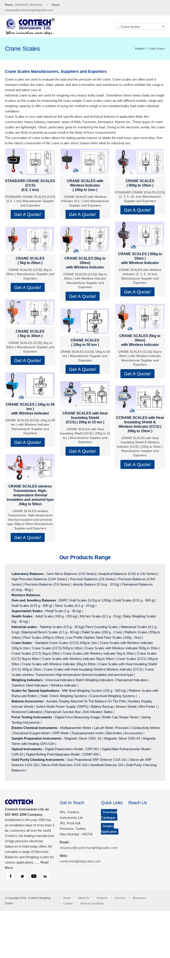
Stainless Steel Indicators (30, 685)
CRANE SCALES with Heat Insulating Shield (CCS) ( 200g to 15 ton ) (85, 417)
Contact (68, 903)
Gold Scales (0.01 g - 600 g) (134, 600)
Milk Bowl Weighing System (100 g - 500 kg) (94, 690)
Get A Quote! (27, 214)
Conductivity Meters (145, 728)
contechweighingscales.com (80, 861)
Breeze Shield (126, 706)
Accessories (133, 733)
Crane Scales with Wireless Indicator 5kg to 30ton (78, 659)
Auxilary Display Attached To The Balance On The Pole (86, 701)
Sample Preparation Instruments (37, 738)
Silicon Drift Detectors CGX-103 (64, 765)
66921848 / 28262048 (37, 4)
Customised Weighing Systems (112, 696)
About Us (83, 898)
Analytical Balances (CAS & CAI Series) (128, 574)
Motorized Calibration (27, 712)
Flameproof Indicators (132, 680)
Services (120, 898)
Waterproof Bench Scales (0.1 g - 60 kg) (50, 632)
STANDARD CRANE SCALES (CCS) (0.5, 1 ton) (30, 185)
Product (140, 48)
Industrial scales (24, 627)
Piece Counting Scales (101, 627)
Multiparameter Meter (75, 728)
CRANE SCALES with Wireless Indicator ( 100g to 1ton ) (85, 185)
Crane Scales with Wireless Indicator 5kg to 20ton (98, 653)
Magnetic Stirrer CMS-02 (122, 738)
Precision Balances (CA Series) (93, 579)
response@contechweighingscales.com (29, 10)
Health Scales (22, 616)
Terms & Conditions (92, 903)
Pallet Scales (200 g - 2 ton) (102, 632)
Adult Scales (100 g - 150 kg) (56, 616)
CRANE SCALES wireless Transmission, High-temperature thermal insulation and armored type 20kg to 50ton (30, 495)
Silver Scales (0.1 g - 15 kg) (75, 605)
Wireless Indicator (64, 685)
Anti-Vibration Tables (98, 712)
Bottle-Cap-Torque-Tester (120, 717)
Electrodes (114, 733)
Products (102, 898)
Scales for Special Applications (35, 690)
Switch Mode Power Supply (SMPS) (62, 706)
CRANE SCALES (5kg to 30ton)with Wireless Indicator (139, 340)
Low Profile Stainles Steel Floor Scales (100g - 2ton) (104, 637)
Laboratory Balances (28, 574)
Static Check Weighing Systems (63, 696)
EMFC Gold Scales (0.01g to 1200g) (85, 600)
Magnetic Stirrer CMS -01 (82, 738)
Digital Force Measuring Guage (77, 717)
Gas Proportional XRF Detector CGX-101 (97, 759)
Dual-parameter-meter (88, 733)
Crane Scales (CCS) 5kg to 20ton (36, 653)
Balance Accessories (28, 701)
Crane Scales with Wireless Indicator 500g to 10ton (121, 648)
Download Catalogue (109, 814)
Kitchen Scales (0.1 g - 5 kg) (100, 616)
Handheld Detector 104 (106, 765)
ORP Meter (60, 733)
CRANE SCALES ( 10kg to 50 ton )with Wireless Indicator (30, 409)
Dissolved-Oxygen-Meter (31, 733)
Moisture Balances (26, 595)
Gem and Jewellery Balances (34, 600)
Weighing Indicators (27, 680)
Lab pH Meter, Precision (111, 728)
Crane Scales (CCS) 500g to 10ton (57, 648)
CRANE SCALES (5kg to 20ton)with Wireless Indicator (85, 262)
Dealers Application (109, 828)
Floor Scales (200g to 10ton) (43, 637)
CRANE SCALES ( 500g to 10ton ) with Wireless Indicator (140, 258)
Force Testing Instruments (32, 717)
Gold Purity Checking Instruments (38, 759)
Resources (139, 898)
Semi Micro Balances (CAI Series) (71, 574)
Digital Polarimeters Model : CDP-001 (71, 749)
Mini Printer (147, 706)
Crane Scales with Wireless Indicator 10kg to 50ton (59, 664)
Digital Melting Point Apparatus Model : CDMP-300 (62, 754)
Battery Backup (102, 706)
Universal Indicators (59, 680)
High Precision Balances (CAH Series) (39, 579)
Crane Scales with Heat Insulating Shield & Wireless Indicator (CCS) (93, 669)
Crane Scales (22, 643)
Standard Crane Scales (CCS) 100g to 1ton (66, 643)
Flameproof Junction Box (63, 712)
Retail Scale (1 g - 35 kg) (63, 611)
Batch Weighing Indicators (95, 680)
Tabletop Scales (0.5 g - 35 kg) (61, 627)
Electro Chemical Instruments (34, 728)
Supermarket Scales (27, 611)
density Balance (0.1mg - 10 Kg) (96, 584)
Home (67, 898)
